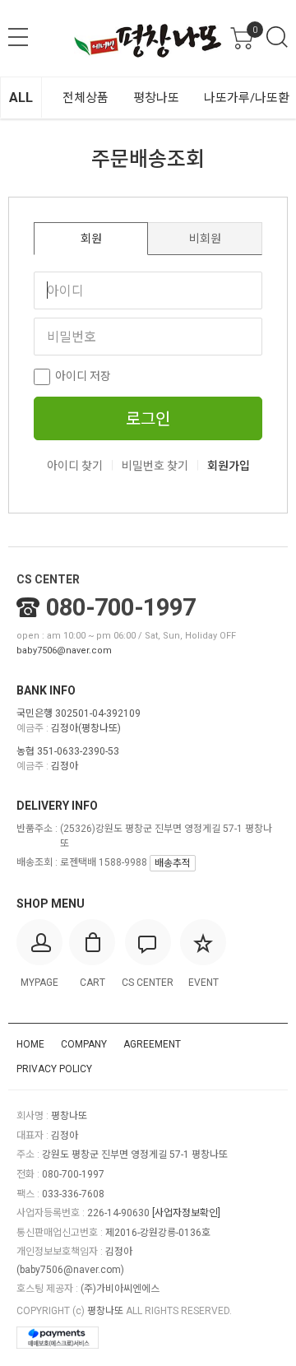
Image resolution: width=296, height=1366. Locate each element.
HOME (30, 1044)
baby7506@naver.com (64, 650)
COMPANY (84, 1044)
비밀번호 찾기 (155, 465)
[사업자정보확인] (186, 1213)
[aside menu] (18, 37)
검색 (277, 37)
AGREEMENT (152, 1044)
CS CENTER (48, 579)
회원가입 (228, 465)
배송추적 (173, 863)
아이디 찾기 (75, 465)
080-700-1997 (121, 607)
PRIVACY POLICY (54, 1069)
